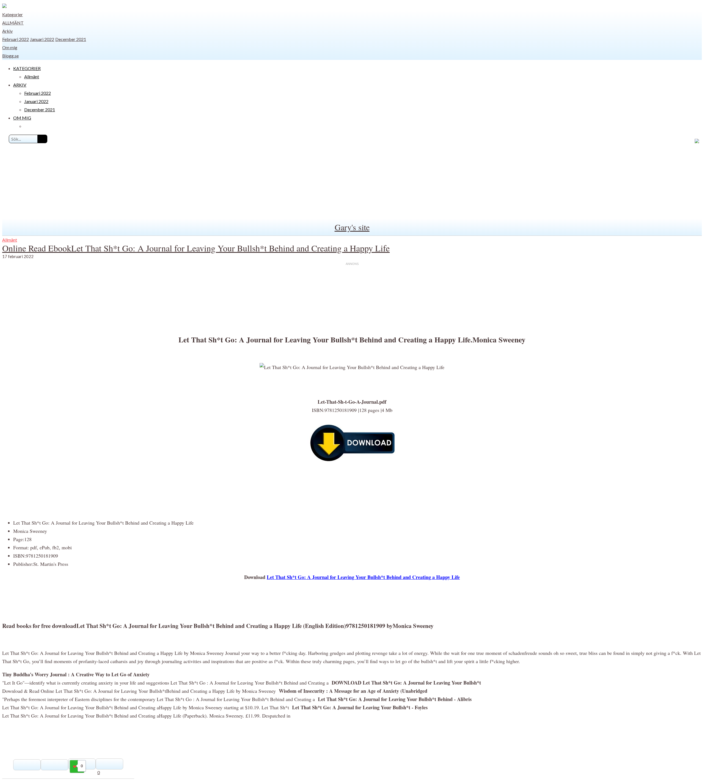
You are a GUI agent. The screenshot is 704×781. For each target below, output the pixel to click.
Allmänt (13, 22)
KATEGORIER (27, 68)
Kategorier (12, 14)
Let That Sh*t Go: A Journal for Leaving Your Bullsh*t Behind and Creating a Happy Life (363, 577)
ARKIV (19, 84)
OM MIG (22, 117)
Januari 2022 (42, 39)
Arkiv (7, 31)
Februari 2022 (15, 39)
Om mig (9, 47)
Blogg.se (10, 55)
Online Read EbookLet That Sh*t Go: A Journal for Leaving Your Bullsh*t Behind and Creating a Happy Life (196, 248)
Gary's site (352, 226)
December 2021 (70, 39)
